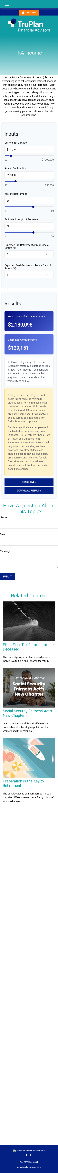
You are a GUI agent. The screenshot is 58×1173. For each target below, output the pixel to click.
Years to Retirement (16, 193)
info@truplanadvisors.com (29, 1167)
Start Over (29, 482)
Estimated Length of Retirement (22, 219)
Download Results (29, 490)
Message (5, 551)
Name (3, 517)
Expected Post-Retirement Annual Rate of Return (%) (28, 267)
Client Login (31, 13)
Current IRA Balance (16, 142)
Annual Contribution (15, 168)
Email (3, 534)
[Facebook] (26, 1155)
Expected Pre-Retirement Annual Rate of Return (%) (27, 246)
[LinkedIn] (31, 1155)
